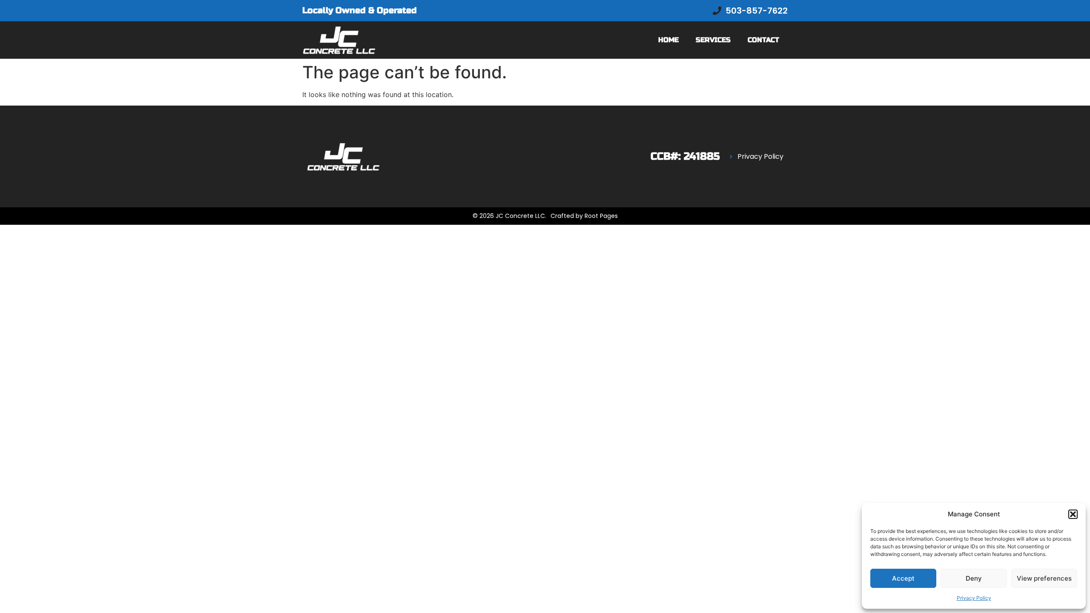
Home (668, 40)
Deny (974, 578)
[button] (1073, 514)
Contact (763, 40)
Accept (903, 578)
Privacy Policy (974, 598)
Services (713, 40)
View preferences (1044, 578)
